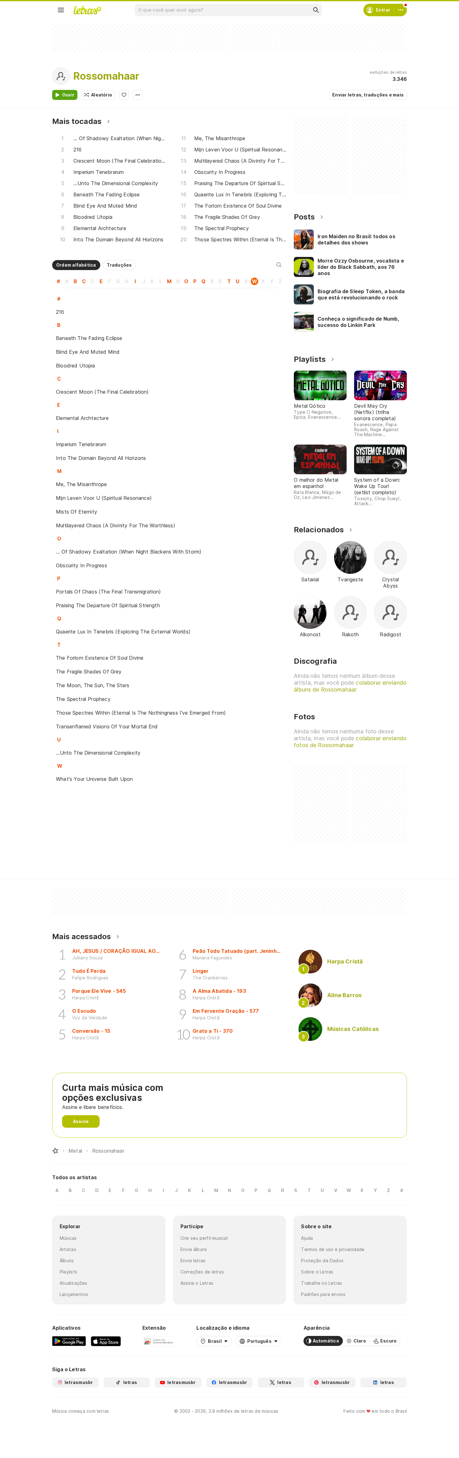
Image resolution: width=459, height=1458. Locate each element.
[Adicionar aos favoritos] (124, 95)
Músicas (68, 1238)
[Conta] (400, 10)
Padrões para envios (323, 1294)
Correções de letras (202, 1271)
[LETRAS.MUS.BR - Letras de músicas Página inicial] (87, 10)
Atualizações (73, 1283)
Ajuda (307, 1238)
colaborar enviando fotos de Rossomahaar (350, 741)
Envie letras (193, 1260)
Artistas (68, 1249)
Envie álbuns (193, 1249)
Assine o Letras (196, 1283)
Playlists (68, 1271)
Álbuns (67, 1260)
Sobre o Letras (317, 1271)
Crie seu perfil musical (204, 1238)
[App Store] (106, 1341)
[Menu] (61, 10)
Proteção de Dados (322, 1260)
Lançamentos (74, 1294)
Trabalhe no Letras (321, 1283)
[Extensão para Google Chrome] (158, 1341)
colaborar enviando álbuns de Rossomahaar (350, 686)
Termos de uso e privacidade (332, 1249)
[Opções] (138, 95)
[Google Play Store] (69, 1341)
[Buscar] (315, 10)
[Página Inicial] (55, 1151)
